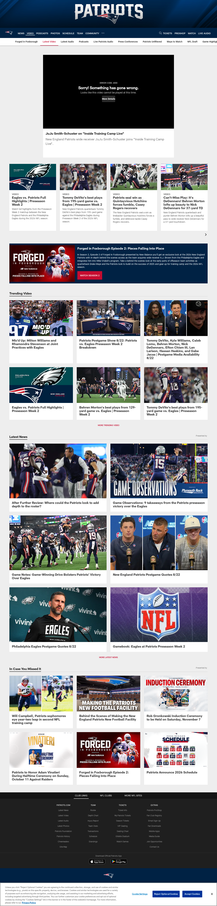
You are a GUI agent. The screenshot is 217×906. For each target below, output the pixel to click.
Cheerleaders (63, 841)
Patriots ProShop (154, 810)
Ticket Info (122, 810)
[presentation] (206, 235)
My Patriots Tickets (123, 815)
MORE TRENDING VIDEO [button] (108, 425)
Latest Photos (63, 826)
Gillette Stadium (122, 836)
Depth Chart (93, 815)
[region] (108, 894)
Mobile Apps (154, 831)
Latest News (63, 810)
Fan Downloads (154, 826)
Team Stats (93, 826)
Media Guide (154, 836)
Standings (93, 841)
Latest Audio (63, 821)
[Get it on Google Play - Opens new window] (118, 863)
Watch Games (123, 841)
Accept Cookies (192, 894)
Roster (93, 810)
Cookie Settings (140, 894)
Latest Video (63, 815)
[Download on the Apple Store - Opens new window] (97, 862)
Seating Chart (123, 831)
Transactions (93, 831)
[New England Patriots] (108, 876)
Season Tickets (122, 821)
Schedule (93, 836)
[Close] (211, 894)
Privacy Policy (29, 902)
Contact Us (154, 847)
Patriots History (63, 836)
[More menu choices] (103, 33)
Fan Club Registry (154, 815)
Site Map (63, 847)
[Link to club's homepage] (9, 33)
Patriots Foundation (63, 831)
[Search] (160, 33)
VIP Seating (123, 826)
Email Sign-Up (154, 821)
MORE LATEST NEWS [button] (108, 657)
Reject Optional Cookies (166, 894)
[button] (108, 99)
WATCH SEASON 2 (89, 275)
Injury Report (93, 821)
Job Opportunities (154, 841)
